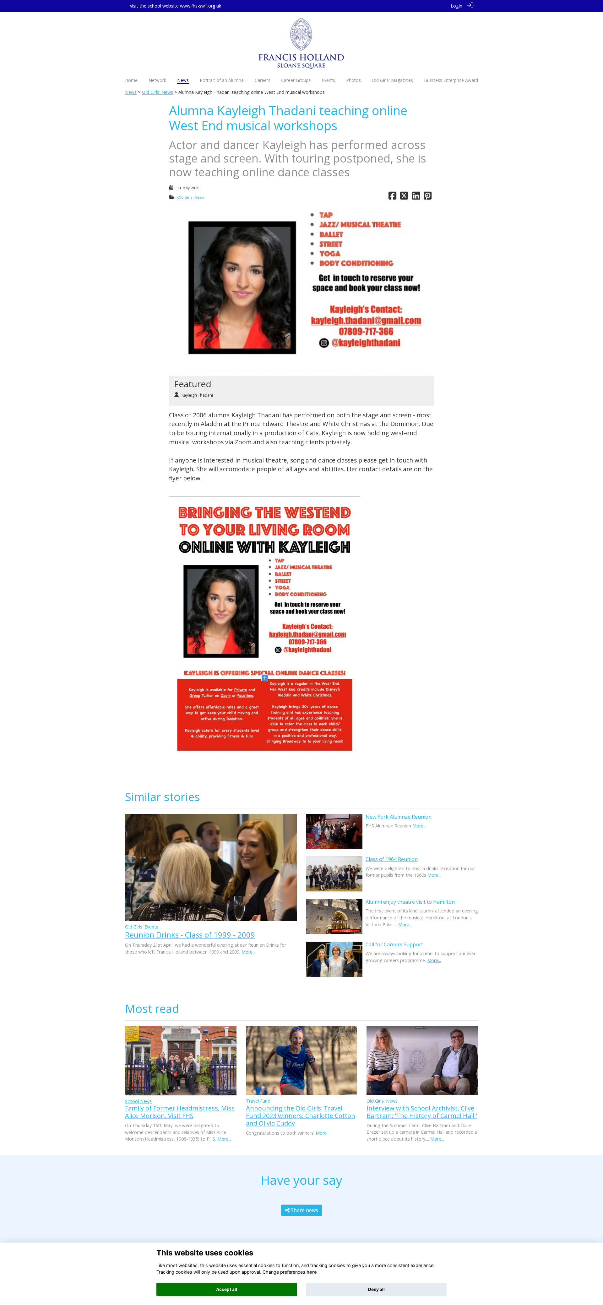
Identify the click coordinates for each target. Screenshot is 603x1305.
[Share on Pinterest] (428, 197)
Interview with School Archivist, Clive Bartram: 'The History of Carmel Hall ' (422, 1112)
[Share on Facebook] (392, 197)
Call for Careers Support (394, 944)
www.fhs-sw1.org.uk (200, 6)
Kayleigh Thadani (197, 395)
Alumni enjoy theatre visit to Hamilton (410, 901)
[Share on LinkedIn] (416, 197)
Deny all (376, 1289)
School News (138, 1101)
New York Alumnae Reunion (399, 816)
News (131, 92)
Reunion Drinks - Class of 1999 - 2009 (190, 934)
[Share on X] (404, 197)
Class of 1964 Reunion (392, 859)
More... (248, 952)
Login (456, 6)
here (312, 1272)
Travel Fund (258, 1101)
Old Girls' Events (141, 927)
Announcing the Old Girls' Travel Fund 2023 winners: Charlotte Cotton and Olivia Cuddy (300, 1115)
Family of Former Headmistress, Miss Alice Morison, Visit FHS (180, 1112)
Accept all (226, 1289)
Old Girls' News (157, 92)
